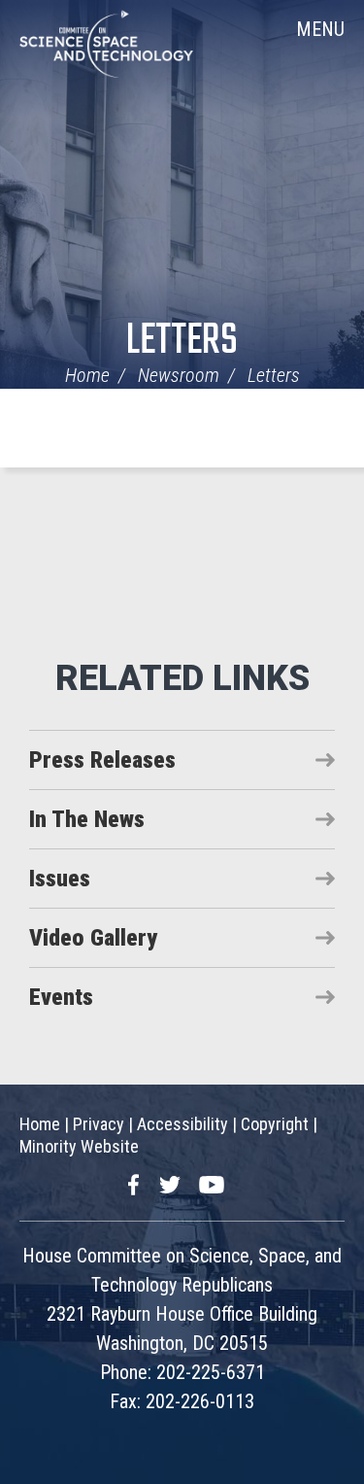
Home (87, 375)
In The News (87, 819)
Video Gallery (93, 937)
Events (61, 997)
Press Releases (102, 760)
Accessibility (182, 1124)
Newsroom (178, 375)
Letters (182, 341)
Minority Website (79, 1146)
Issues (59, 878)
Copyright (275, 1124)
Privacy (98, 1124)
